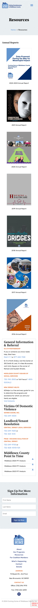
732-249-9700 (10, 445)
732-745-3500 (10, 379)
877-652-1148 (19, 357)
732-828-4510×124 (12, 448)
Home (13, 30)
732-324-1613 (9, 434)
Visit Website (9, 401)
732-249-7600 (10, 431)
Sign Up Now (19, 520)
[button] (32, 5)
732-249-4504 (10, 416)
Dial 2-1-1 (7, 357)
